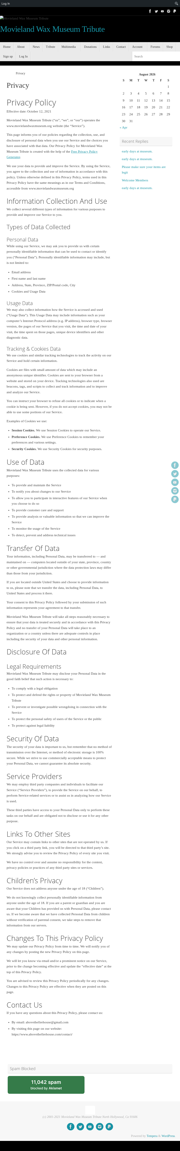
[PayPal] (175, 11)
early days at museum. (137, 151)
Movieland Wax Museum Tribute (52, 29)
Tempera (152, 1136)
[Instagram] (169, 11)
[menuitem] (168, 3)
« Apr (123, 127)
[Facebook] (150, 11)
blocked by (52, 1086)
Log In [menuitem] (6, 3)
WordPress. (169, 1136)
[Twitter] (156, 11)
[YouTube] (162, 11)
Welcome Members (135, 180)
